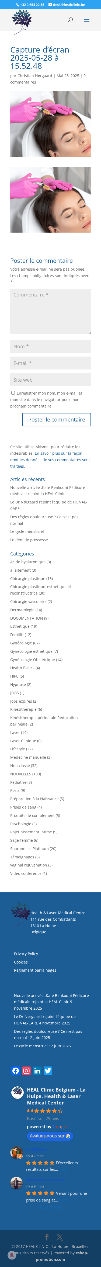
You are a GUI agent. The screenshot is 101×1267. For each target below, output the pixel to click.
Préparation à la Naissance (34, 798)
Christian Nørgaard (35, 75)
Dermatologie (22, 609)
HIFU (14, 676)
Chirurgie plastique (27, 578)
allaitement (20, 570)
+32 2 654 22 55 (32, 4)
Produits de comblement (32, 815)
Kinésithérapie (23, 709)
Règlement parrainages (35, 970)
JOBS (14, 692)
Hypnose (18, 684)
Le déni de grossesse (29, 539)
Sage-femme (21, 840)
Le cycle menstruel (27, 531)
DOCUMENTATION (26, 618)
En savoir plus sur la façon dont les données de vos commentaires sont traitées (50, 460)
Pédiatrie (18, 782)
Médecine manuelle (28, 757)
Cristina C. (37, 1149)
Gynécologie (21, 642)
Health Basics (22, 667)
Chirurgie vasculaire (28, 601)
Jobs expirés (21, 701)
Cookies (21, 962)
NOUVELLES (20, 773)
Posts (15, 790)
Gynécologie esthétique (31, 651)
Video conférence (25, 873)
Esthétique (20, 626)
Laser (15, 732)
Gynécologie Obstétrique (32, 659)
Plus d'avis (50, 1207)
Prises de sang (23, 807)
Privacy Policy (26, 953)
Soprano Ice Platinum (29, 848)
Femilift (17, 634)
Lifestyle (17, 748)
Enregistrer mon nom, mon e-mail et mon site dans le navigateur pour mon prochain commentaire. (46, 400)
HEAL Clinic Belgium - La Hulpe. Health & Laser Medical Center (56, 1096)
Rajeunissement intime (31, 831)
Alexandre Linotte (45, 1180)
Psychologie (20, 823)
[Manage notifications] (12, 1255)
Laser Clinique (23, 740)
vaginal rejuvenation (28, 865)
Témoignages (22, 856)
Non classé (20, 765)
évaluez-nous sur (47, 1136)
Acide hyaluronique (28, 561)
